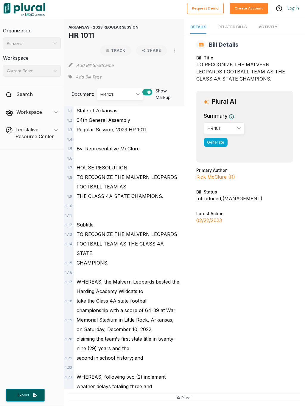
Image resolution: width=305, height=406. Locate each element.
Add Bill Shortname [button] (94, 65)
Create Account (249, 8)
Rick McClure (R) (215, 177)
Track (118, 50)
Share (154, 50)
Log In (293, 8)
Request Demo (205, 8)
